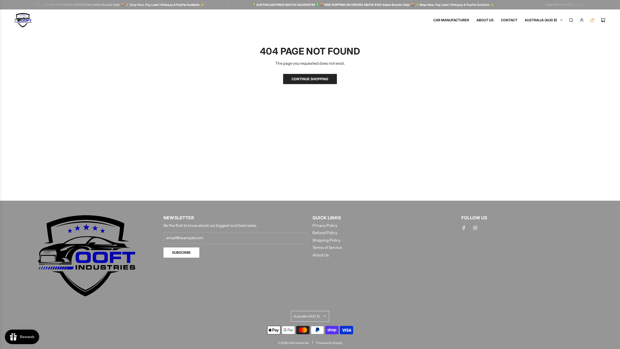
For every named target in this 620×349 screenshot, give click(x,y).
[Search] (571, 20)
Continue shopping (310, 79)
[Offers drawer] (592, 20)
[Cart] (603, 20)
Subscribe (181, 252)
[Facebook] (463, 227)
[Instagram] (475, 227)
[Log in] (581, 20)
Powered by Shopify (329, 343)
